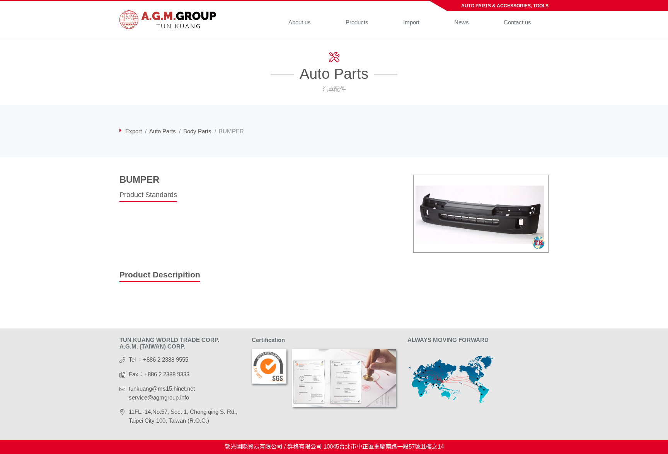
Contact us (517, 22)
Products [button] (357, 22)
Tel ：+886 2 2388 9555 (158, 359)
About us (299, 22)
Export (133, 131)
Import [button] (411, 22)
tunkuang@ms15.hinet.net (162, 388)
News (461, 22)
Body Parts (197, 131)
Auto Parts (162, 131)
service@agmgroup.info (159, 397)
